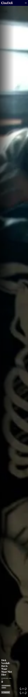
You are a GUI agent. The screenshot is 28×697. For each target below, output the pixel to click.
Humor (3, 687)
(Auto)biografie (6, 685)
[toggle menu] (26, 3)
